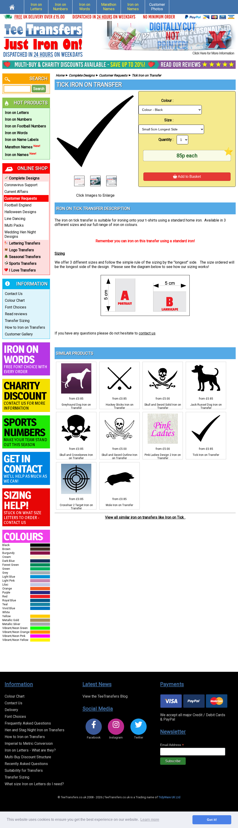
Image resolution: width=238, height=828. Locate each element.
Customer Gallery (19, 334)
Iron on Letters (36, 6)
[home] (12, 6)
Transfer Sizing (17, 320)
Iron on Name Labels (22, 139)
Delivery (11, 710)
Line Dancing (14, 218)
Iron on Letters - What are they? (30, 750)
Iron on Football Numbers (25, 126)
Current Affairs (16, 191)
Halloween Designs (20, 212)
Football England (17, 205)
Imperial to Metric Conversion (29, 743)
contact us (147, 333)
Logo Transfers (21, 250)
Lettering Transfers (24, 243)
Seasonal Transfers (25, 257)
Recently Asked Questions (26, 764)
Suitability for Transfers (24, 770)
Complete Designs (24, 178)
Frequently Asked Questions (28, 723)
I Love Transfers (22, 270)
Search (38, 88)
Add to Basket (189, 177)
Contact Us (14, 293)
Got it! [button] (212, 819)
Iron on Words (84, 6)
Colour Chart (15, 300)
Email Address (172, 745)
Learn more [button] (149, 819)
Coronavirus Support (20, 185)
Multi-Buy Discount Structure (28, 757)
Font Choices (15, 307)
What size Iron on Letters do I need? (34, 784)
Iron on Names (133, 6)
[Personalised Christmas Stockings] (168, 38)
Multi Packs (14, 225)
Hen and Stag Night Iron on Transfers (34, 730)
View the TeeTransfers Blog (105, 696)
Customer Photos (157, 6)
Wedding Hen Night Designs (20, 234)
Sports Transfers (22, 263)
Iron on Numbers (60, 6)
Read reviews (16, 314)
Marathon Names (108, 6)
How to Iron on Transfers (25, 327)
